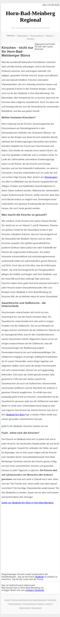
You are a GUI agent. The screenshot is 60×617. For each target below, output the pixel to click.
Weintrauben (51, 177)
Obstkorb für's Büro (15, 414)
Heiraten (30, 39)
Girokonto (52, 600)
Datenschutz (24, 608)
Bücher (49, 35)
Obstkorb (39, 577)
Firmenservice (29, 604)
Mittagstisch (22, 35)
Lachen (48, 604)
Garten (40, 604)
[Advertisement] (30, 539)
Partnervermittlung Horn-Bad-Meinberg (29, 600)
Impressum (37, 608)
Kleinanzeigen (15, 604)
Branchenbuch (37, 35)
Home (7, 600)
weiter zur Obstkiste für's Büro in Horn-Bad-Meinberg (27, 503)
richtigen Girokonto (34, 590)
